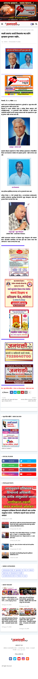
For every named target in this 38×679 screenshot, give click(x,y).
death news (5, 573)
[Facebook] (11, 392)
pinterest (11, 470)
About (12, 669)
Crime (25, 570)
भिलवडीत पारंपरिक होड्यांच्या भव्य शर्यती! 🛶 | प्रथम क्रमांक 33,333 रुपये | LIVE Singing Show (10, 599)
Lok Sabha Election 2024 (9, 576)
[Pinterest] (22, 392)
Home (3, 30)
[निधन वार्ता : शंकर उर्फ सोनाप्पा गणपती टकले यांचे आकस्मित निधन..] (5, 547)
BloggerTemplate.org (19, 675)
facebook (11, 461)
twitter (29, 461)
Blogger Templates (17, 672)
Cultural (31, 570)
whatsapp (11, 465)
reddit (29, 465)
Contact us (20, 669)
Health (20, 573)
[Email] (26, 392)
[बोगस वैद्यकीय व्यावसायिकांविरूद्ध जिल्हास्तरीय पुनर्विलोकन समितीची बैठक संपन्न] (5, 555)
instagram (11, 474)
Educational (14, 573)
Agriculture (18, 570)
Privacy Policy (29, 669)
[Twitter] (15, 392)
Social (24, 576)
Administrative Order (8, 570)
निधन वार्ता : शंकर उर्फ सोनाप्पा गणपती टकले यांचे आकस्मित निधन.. (22, 545)
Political (19, 576)
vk (29, 470)
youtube (29, 474)
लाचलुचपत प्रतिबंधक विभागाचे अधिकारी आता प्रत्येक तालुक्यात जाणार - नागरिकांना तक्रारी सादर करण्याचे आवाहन (19, 513)
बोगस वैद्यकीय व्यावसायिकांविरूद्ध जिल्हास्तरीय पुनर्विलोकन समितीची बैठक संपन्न (21, 553)
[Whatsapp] (18, 392)
